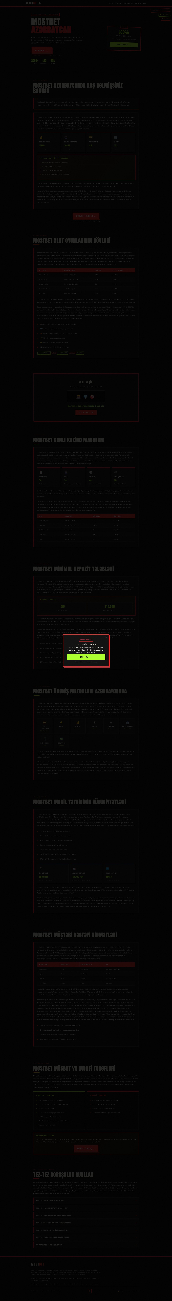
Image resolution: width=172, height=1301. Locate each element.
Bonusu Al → (86, 657)
